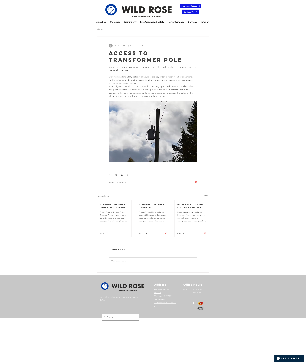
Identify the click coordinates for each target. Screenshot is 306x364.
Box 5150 (157, 293)
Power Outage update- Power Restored (190, 206)
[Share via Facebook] (110, 175)
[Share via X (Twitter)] (116, 175)
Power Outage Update (152, 206)
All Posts (100, 29)
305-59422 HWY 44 (161, 289)
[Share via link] (127, 175)
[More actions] (195, 45)
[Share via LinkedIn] (121, 175)
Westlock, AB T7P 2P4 (163, 296)
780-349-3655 (159, 299)
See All (206, 195)
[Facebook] (193, 302)
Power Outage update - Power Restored (114, 206)
